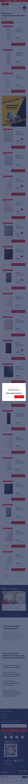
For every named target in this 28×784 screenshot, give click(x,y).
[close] (24, 384)
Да (19, 396)
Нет (9, 396)
